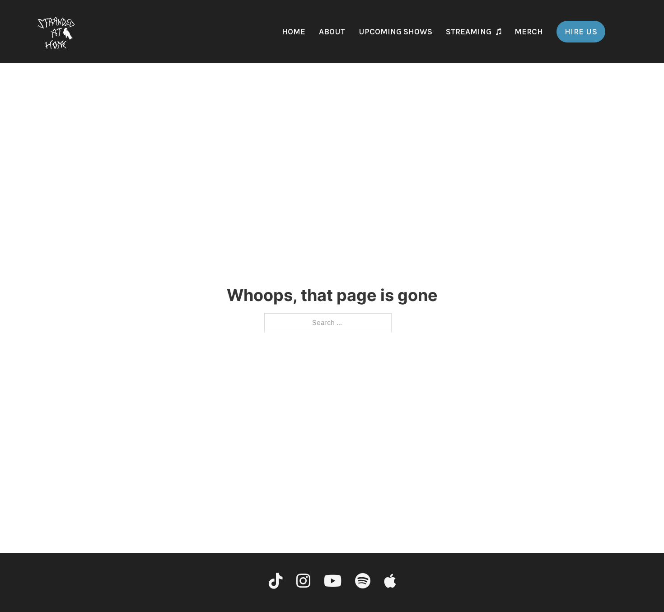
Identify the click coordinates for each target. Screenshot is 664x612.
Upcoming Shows (395, 32)
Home (293, 32)
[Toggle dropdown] (498, 32)
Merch (528, 32)
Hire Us (581, 32)
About (332, 32)
